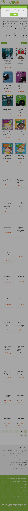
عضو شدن (14, 14)
